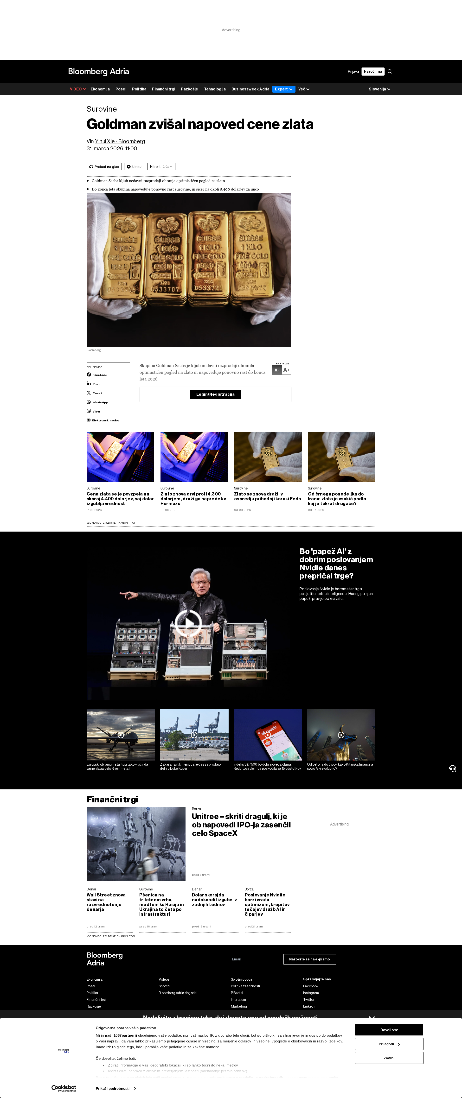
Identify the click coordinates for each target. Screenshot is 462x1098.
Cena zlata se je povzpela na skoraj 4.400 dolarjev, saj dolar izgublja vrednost (120, 499)
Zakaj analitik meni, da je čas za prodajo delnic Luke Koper (190, 766)
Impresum (238, 1000)
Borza (196, 809)
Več (301, 89)
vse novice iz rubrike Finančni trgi (111, 936)
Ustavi (137, 167)
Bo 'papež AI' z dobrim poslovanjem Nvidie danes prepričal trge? (336, 563)
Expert (281, 89)
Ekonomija (100, 89)
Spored (164, 986)
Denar (91, 889)
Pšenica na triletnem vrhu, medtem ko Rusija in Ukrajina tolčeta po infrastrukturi (161, 905)
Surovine (93, 488)
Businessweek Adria (250, 89)
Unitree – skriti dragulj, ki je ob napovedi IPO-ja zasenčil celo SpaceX (241, 825)
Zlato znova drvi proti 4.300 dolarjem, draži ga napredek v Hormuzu (193, 499)
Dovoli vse (389, 1030)
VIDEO (76, 89)
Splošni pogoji (241, 979)
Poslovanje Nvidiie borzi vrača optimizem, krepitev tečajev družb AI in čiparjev (267, 905)
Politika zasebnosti (245, 986)
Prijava (353, 71)
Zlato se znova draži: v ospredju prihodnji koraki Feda (267, 496)
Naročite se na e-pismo (309, 959)
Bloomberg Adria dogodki (178, 993)
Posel (121, 89)
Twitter (308, 1000)
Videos (164, 979)
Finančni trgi (163, 89)
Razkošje (189, 89)
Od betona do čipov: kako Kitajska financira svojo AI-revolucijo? (340, 766)
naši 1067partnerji (121, 1035)
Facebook (310, 986)
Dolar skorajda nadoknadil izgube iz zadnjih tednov (214, 900)
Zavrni (389, 1058)
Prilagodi (386, 1044)
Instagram (311, 993)
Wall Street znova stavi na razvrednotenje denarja (106, 902)
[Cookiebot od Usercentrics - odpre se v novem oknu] (64, 1088)
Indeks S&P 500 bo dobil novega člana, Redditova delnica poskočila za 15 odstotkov (267, 766)
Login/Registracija (215, 394)
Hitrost (155, 167)
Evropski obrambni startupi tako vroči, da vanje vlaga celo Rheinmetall (117, 766)
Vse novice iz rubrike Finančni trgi (111, 522)
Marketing (239, 1006)
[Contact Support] (453, 768)
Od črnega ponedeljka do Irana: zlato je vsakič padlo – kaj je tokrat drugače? (338, 499)
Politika (139, 89)
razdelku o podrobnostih (261, 1078)
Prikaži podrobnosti (112, 1088)
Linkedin (309, 1006)
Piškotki (237, 993)
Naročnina (373, 72)
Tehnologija (215, 89)
